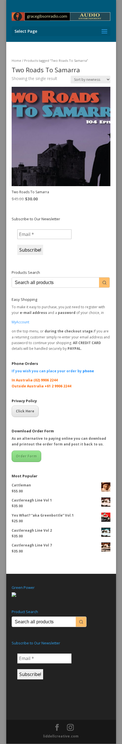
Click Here (25, 411)
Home (16, 60)
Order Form (26, 456)
